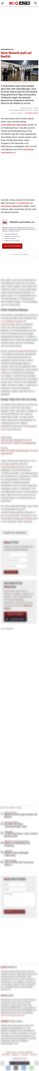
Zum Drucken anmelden (31, 113)
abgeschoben (21, 125)
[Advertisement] (19, 26)
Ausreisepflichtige (8, 125)
